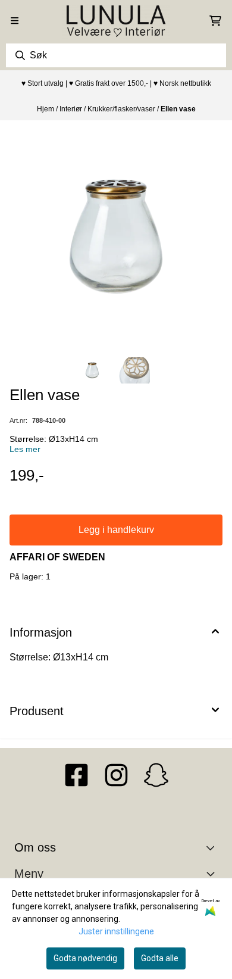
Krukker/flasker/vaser (122, 109)
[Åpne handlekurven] (215, 21)
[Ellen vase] (116, 236)
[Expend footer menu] (213, 873)
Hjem (46, 109)
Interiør (71, 109)
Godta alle (159, 958)
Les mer (25, 449)
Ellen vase (178, 109)
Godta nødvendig (85, 958)
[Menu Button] (14, 20)
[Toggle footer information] (213, 848)
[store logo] (116, 21)
